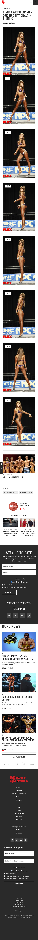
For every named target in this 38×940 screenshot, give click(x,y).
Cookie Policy (19, 904)
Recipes (19, 800)
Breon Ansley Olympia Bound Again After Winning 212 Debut (18, 739)
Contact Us (19, 898)
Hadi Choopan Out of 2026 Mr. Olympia (17, 698)
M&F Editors (10, 23)
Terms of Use (19, 900)
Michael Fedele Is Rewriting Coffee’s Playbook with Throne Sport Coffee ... (27, 535)
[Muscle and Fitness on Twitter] (15, 615)
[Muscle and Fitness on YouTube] (22, 615)
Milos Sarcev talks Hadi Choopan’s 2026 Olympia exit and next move (17, 659)
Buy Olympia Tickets (19, 826)
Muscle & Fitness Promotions (13, 585)
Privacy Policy (19, 902)
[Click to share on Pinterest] (1, 472)
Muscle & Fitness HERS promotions (17, 876)
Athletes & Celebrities (19, 793)
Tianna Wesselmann (26, 492)
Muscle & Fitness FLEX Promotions (15, 587)
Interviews (27, 529)
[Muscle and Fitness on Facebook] (9, 615)
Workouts (19, 787)
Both (13, 582)
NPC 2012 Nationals (13, 477)
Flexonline (7, 8)
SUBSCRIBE (9, 592)
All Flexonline (19, 757)
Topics (19, 807)
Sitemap (19, 833)
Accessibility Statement (19, 906)
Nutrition (19, 790)
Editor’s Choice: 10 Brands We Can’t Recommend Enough (10, 534)
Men (19, 582)
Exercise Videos (19, 813)
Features (19, 797)
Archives (19, 830)
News (3, 653)
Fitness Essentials (10, 529)
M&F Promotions (11, 873)
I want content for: (19, 579)
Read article (7, 668)
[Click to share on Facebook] (1, 464)
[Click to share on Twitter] (1, 468)
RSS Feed (19, 819)
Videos (19, 810)
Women (25, 582)
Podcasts (19, 816)
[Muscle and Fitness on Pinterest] (29, 615)
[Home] (3, 3)
